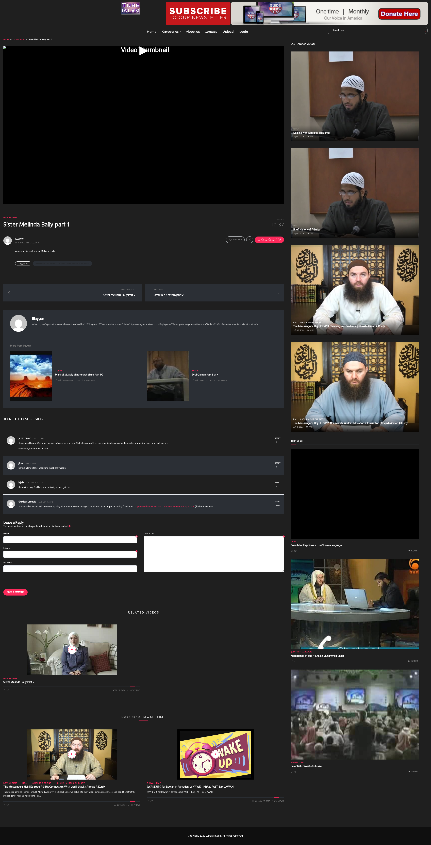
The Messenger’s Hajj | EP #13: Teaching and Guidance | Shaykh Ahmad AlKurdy (339, 326)
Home (151, 31)
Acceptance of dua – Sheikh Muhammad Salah (317, 655)
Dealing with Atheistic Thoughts (311, 132)
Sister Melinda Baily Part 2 (18, 682)
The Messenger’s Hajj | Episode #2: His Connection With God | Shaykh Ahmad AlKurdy (54, 787)
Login (243, 31)
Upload (228, 31)
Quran (58, 370)
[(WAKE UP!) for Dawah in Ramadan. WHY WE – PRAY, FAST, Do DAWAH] (215, 754)
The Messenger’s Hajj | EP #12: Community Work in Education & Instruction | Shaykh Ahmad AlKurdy (350, 423)
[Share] (249, 240)
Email (70, 548)
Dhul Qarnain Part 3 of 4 (205, 375)
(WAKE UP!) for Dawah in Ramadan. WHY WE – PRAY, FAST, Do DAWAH (190, 787)
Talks (195, 370)
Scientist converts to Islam (306, 766)
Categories (170, 31)
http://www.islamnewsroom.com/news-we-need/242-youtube (164, 506)
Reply (278, 438)
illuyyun (38, 319)
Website (7, 562)
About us (193, 31)
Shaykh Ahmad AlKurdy (71, 783)
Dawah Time (18, 39)
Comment (214, 533)
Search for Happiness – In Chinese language (316, 545)
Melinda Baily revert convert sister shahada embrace (62, 263)
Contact (211, 31)
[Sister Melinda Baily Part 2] (72, 649)
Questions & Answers (301, 652)
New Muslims (297, 762)
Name (70, 533)
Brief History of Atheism (307, 229)
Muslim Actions (41, 783)
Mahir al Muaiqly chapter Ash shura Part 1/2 (79, 375)
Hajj (24, 783)
